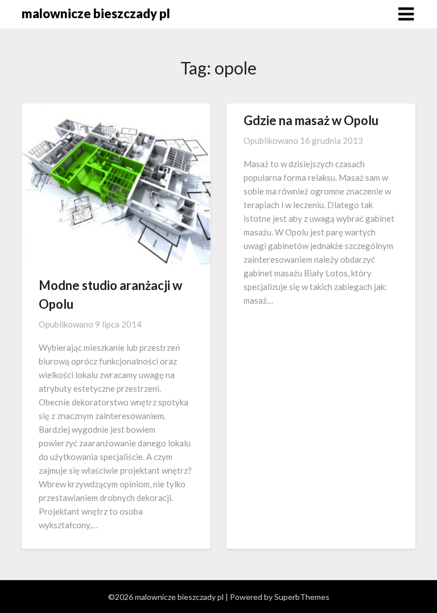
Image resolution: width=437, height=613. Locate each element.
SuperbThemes (301, 597)
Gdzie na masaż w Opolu (311, 120)
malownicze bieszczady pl (96, 13)
